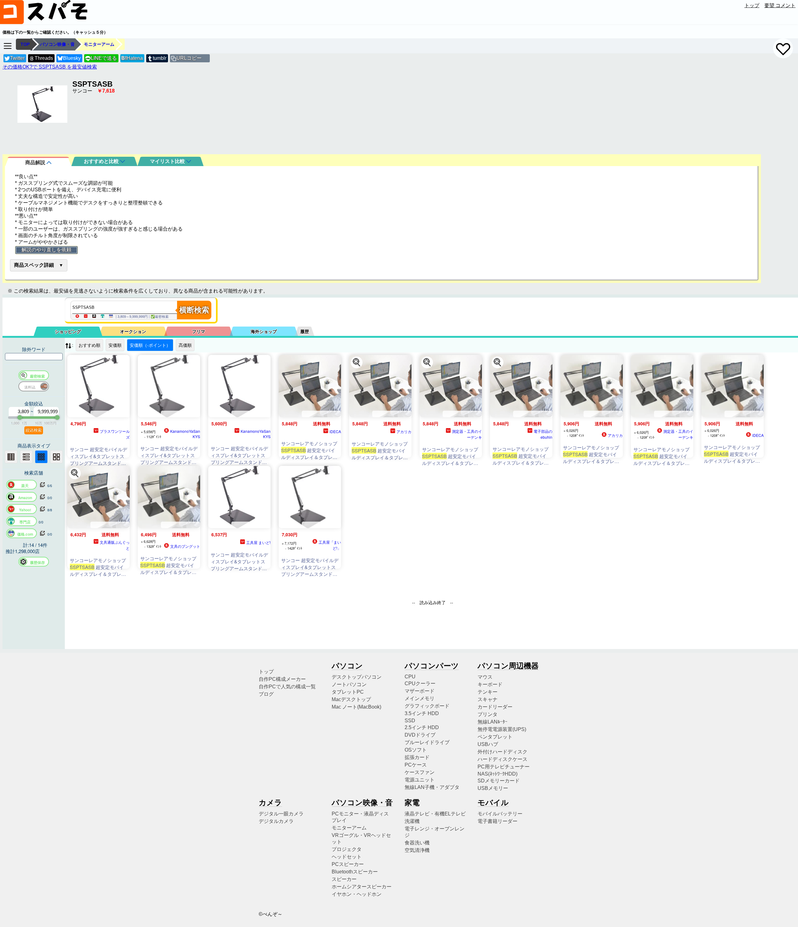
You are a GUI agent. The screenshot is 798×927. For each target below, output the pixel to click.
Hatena (132, 58)
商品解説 (35, 162)
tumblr (159, 58)
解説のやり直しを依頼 (46, 249)
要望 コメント (780, 5)
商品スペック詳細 (34, 265)
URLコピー (189, 58)
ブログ (266, 694)
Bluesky (72, 58)
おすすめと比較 (102, 161)
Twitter (17, 58)
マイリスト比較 (168, 161)
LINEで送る (101, 58)
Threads (44, 58)
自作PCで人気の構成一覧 (287, 686)
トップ (751, 5)
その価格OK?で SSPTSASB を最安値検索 (49, 66)
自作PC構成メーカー (282, 679)
